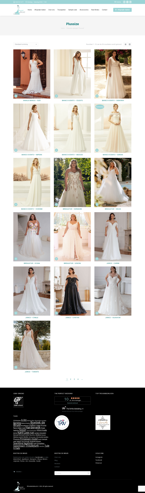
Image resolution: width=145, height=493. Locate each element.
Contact (57, 467)
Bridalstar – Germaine (72, 209)
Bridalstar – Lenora (72, 263)
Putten (22, 461)
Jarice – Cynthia (72, 317)
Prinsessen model (29, 438)
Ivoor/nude (42, 430)
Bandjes (17, 422)
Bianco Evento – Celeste (72, 100)
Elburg (39, 459)
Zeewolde (32, 461)
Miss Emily (32, 435)
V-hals (16, 448)
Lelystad (16, 461)
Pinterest (98, 463)
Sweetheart (19, 445)
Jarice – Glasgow (113, 317)
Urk (26, 461)
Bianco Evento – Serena (113, 155)
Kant (20, 432)
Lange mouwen (40, 433)
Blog (56, 460)
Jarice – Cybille (31, 317)
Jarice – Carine (113, 263)
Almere (44, 459)
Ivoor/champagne (31, 430)
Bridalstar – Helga (113, 209)
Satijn (19, 441)
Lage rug (29, 432)
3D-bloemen (17, 420)
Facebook (98, 460)
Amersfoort (17, 459)
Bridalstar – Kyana (32, 263)
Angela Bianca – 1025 (32, 100)
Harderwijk (33, 427)
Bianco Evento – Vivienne (32, 209)
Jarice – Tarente (32, 372)
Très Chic (41, 446)
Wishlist (118, 2)
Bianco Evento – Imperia (32, 155)
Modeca (38, 435)
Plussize (16, 439)
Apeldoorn (25, 459)
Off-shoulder (32, 437)
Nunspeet (33, 459)
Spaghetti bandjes (35, 441)
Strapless (40, 443)
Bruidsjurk (25, 425)
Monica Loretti (18, 437)
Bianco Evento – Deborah (113, 100)
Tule (46, 445)
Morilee (25, 437)
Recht (40, 439)
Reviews (57, 463)
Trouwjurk (32, 445)
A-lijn (24, 420)
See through (25, 441)
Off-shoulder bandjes (42, 437)
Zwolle (38, 461)
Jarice (15, 433)
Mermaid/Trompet (24, 435)
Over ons (57, 457)
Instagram (98, 457)
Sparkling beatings (23, 443)
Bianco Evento (26, 423)
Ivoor (22, 430)
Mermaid (16, 435)
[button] (15, 96)
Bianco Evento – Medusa (72, 155)
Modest (44, 435)
